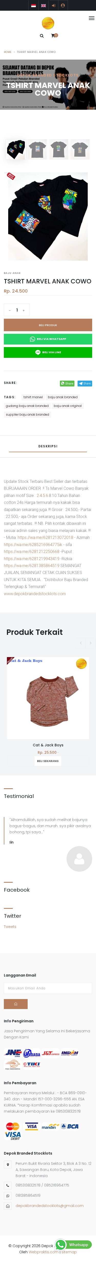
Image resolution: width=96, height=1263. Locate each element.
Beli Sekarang (48, 761)
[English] (43, 5)
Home (8, 52)
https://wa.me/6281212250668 (31, 551)
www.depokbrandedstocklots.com (35, 593)
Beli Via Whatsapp (51, 339)
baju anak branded (63, 397)
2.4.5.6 (42, 495)
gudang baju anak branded (27, 406)
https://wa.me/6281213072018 (45, 537)
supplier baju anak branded (27, 414)
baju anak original (68, 406)
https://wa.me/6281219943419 (31, 558)
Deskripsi (48, 446)
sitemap (69, 1252)
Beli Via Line (51, 352)
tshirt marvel (33, 397)
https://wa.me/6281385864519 (31, 565)
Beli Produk (48, 325)
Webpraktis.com (44, 1252)
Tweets (10, 926)
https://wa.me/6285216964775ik (33, 544)
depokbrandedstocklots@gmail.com (50, 1205)
